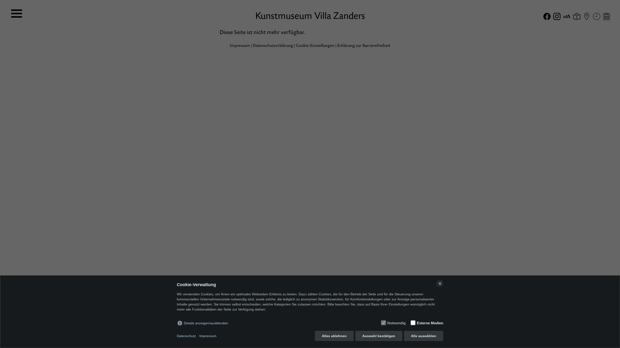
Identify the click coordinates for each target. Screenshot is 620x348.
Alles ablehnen (334, 336)
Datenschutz (186, 336)
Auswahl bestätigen (378, 336)
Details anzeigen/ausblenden (206, 323)
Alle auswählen (423, 336)
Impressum (208, 336)
